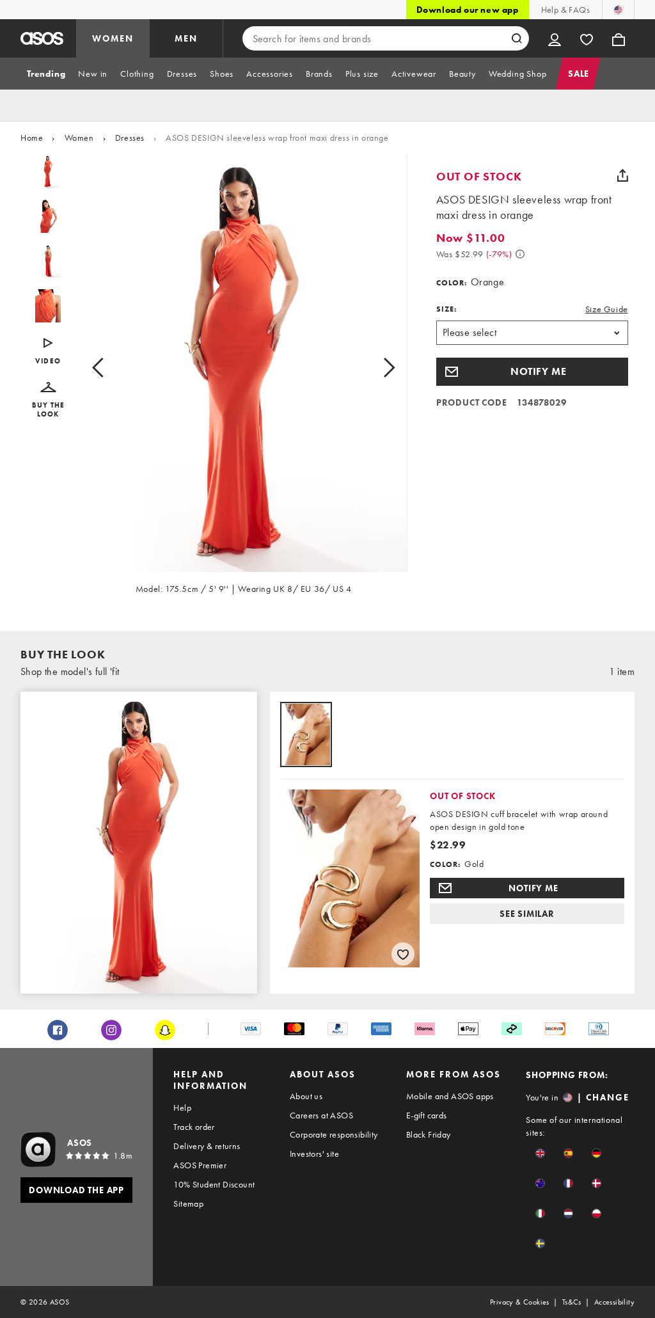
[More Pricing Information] (520, 254)
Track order (193, 1126)
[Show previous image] (112, 368)
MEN (186, 38)
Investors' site (314, 1153)
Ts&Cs (571, 1302)
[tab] (46, 74)
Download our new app (467, 9)
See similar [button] (527, 913)
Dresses (130, 137)
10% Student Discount (214, 1184)
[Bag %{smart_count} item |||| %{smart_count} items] (619, 38)
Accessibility (614, 1302)
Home (31, 137)
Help (182, 1107)
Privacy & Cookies (519, 1302)
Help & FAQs (565, 9)
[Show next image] (374, 368)
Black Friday (428, 1134)
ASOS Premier (199, 1165)
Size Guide (606, 309)
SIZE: (446, 309)
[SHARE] (623, 175)
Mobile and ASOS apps (450, 1096)
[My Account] (555, 38)
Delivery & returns (206, 1146)
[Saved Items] (587, 38)
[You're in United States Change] (618, 9)
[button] (48, 400)
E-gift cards (426, 1115)
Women (79, 137)
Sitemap (188, 1203)
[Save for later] (403, 954)
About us (306, 1096)
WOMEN (113, 38)
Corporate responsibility (334, 1134)
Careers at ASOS (321, 1115)
